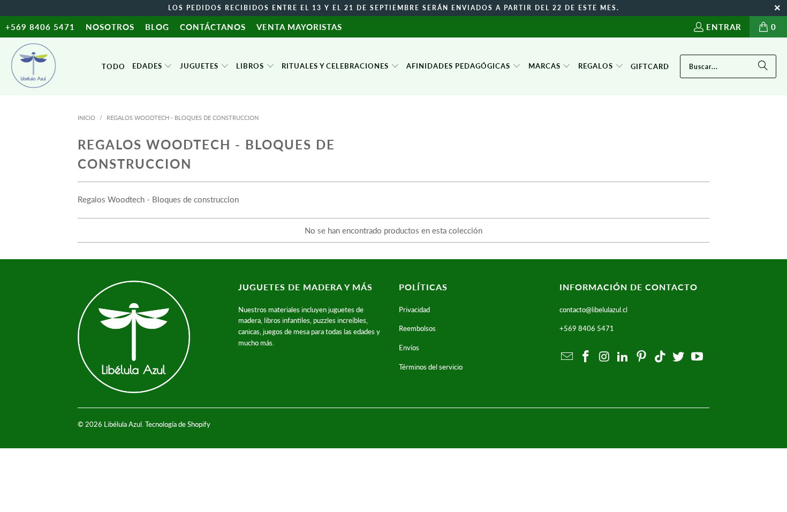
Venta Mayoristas (299, 27)
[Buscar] (763, 66)
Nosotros (110, 27)
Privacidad (414, 309)
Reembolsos (417, 328)
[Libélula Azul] (33, 66)
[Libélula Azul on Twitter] (679, 357)
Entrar (723, 27)
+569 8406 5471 (40, 27)
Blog (157, 27)
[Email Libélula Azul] (567, 357)
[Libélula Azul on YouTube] (698, 357)
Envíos (409, 347)
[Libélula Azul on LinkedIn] (623, 357)
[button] (152, 66)
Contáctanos (213, 27)
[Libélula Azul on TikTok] (660, 357)
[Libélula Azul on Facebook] (586, 357)
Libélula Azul (123, 424)
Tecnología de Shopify (177, 424)
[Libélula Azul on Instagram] (604, 357)
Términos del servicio (431, 367)
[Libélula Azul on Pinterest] (642, 357)
